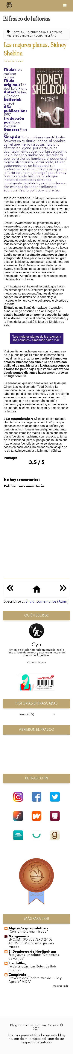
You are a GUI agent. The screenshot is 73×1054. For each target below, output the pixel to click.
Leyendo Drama (37, 32)
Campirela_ (18, 975)
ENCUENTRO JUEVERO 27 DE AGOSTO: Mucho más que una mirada (31, 943)
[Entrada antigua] (63, 590)
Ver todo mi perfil (36, 662)
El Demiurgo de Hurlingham (32, 951)
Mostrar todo (61, 986)
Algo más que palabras (28, 928)
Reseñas (50, 36)
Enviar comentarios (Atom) (47, 601)
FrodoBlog (17, 963)
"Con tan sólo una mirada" (28, 931)
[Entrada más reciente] (10, 590)
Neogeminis (18, 936)
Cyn (36, 644)
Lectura (18, 32)
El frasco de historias (26, 18)
